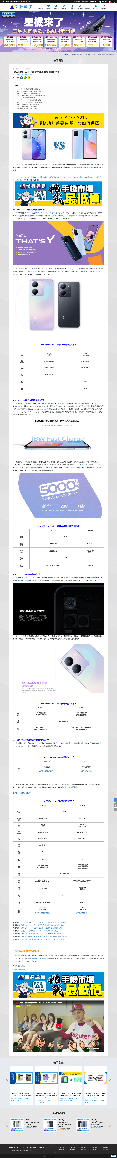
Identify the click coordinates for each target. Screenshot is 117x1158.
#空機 (25, 75)
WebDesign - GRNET (70, 1156)
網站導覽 (105, 1150)
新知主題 (61, 1150)
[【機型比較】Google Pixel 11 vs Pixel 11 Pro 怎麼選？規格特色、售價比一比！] (95, 1077)
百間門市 (69, 958)
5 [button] (60, 51)
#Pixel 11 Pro (26, 1098)
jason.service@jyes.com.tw (24, 1150)
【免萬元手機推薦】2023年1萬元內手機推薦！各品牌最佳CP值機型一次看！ (44, 936)
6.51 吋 (37, 213)
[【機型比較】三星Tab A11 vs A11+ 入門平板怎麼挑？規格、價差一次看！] (70, 1077)
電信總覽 (105, 1147)
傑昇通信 (41, 177)
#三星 (75, 1098)
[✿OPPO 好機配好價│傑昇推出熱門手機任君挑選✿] (58, 31)
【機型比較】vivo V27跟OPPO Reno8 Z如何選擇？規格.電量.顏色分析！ (43, 939)
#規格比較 (20, 75)
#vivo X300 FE (39, 1102)
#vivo (15, 75)
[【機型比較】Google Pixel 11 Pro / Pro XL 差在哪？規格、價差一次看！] (21, 1077)
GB (94, 403)
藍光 (63, 216)
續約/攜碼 (42, 958)
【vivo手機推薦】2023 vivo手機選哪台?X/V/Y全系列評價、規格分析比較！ (44, 922)
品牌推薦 (72, 1147)
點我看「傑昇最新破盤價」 (47, 771)
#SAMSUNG (69, 1098)
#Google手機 (95, 1100)
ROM (19, 406)
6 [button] (61, 51)
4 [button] (58, 51)
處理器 (62, 403)
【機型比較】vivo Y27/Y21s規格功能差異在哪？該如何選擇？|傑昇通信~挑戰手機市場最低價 (23, 8)
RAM (96, 403)
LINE (115, 803)
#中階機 (29, 75)
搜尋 (113, 1)
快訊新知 (95, 9)
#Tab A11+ (69, 1100)
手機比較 (64, 9)
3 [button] (56, 51)
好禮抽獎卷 (73, 177)
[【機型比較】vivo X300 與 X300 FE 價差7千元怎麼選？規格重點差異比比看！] (46, 1077)
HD (41, 213)
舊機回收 (72, 9)
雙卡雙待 (77, 403)
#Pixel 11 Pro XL (15, 1100)
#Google (20, 1098)
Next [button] (113, 31)
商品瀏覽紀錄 (115, 806)
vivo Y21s (27, 167)
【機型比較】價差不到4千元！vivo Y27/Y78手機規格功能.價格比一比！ (42, 934)
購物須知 (94, 1150)
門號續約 (81, 177)
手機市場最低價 (53, 177)
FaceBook (115, 799)
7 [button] (63, 51)
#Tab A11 (62, 1100)
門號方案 (87, 9)
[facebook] (92, 1)
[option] (58, 31)
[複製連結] (29, 77)
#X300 (48, 1100)
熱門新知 (83, 1150)
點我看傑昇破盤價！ (86, 771)
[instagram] (76, 1)
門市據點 (80, 9)
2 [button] (55, 51)
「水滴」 (46, 213)
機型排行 (48, 9)
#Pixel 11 (101, 1100)
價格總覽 (40, 9)
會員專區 (104, 2)
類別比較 (72, 1150)
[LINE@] (84, 1)
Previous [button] (3, 31)
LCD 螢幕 (52, 213)
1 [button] (53, 51)
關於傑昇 (103, 9)
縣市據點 (83, 1147)
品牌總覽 (61, 1147)
